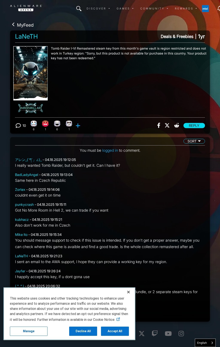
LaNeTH (26, 36)
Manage (29, 331)
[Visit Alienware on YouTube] (168, 334)
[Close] (128, 292)
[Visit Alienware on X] (141, 334)
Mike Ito (21, 234)
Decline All (83, 331)
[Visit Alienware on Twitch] (154, 334)
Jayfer (20, 271)
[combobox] (205, 343)
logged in (110, 150)
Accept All (115, 331)
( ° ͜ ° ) (19, 286)
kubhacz (22, 219)
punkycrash (24, 204)
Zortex (20, 189)
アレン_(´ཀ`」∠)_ (28, 160)
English (202, 342)
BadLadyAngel (26, 175)
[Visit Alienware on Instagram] (181, 334)
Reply (194, 125)
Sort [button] (192, 141)
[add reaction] (78, 125)
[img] (79, 8)
